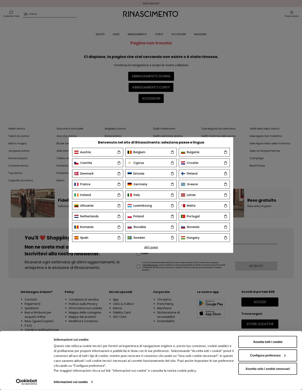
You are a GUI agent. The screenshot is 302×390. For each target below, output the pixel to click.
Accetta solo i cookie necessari (268, 368)
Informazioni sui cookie (71, 382)
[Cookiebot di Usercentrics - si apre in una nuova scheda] (27, 382)
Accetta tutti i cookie (267, 342)
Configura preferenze (265, 355)
